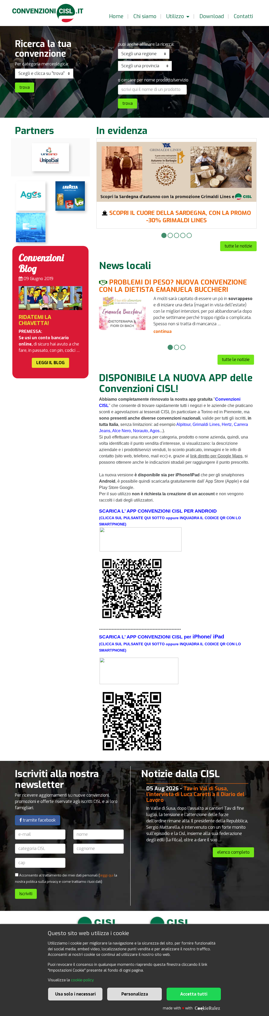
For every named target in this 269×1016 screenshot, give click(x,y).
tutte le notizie (238, 246)
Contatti (242, 16)
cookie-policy (82, 980)
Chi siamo (144, 16)
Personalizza (134, 994)
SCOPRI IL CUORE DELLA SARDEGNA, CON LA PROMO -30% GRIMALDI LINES (180, 216)
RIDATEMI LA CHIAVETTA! (35, 320)
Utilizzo (175, 16)
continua (162, 331)
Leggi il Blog (50, 362)
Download (211, 16)
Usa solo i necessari (75, 994)
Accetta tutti (193, 994)
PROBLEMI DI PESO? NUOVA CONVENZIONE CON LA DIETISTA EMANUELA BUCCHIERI (173, 286)
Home (115, 16)
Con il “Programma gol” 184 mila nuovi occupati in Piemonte (194, 791)
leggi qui (106, 875)
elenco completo (233, 852)
